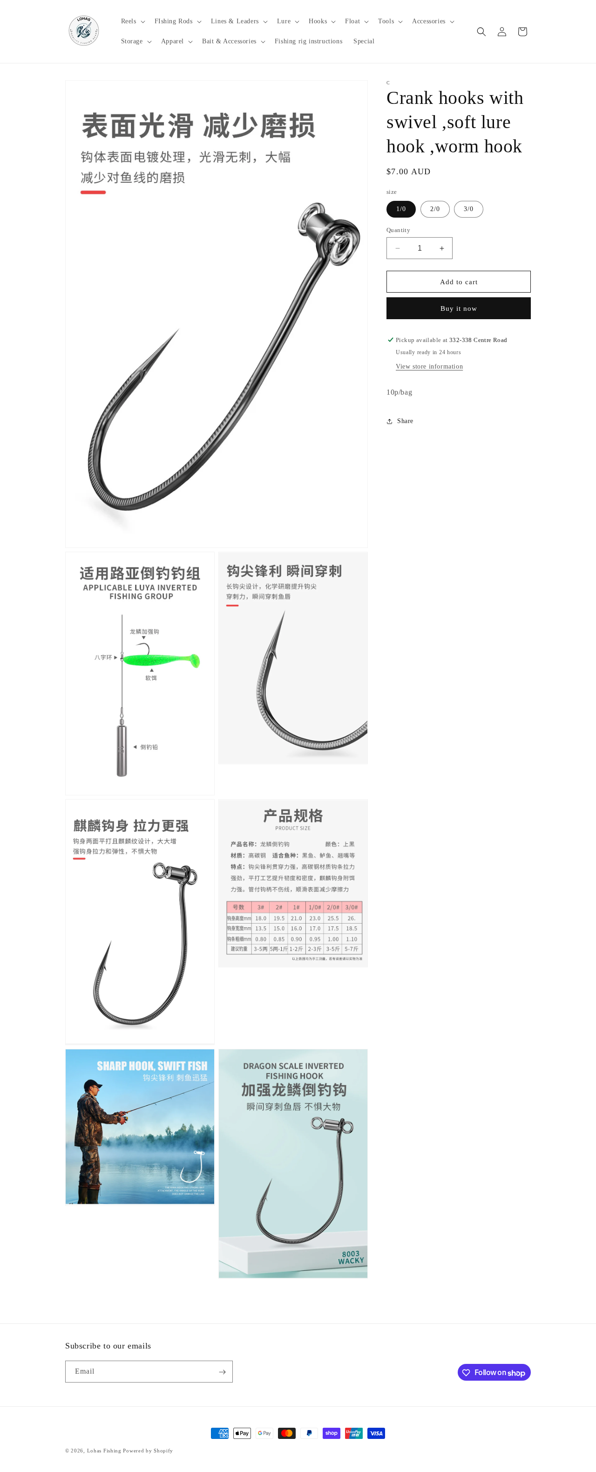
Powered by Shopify (148, 1450)
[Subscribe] (222, 1372)
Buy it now (458, 308)
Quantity (398, 229)
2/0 (435, 208)
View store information (429, 366)
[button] (132, 21)
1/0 (401, 208)
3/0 (469, 208)
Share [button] (405, 421)
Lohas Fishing (104, 1450)
